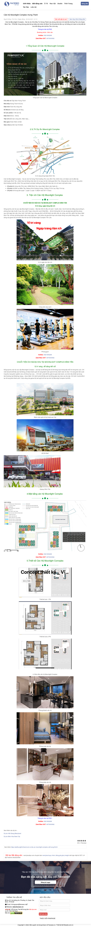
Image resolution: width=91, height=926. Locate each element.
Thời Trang (68, 3)
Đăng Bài (85, 4)
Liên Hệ (33, 7)
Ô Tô (46, 3)
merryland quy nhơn (48, 855)
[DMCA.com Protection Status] (16, 913)
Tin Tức (26, 7)
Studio (59, 3)
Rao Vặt (53, 3)
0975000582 (50, 38)
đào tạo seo (33, 909)
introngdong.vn (9, 916)
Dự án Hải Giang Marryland (12, 833)
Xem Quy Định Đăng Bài (77, 19)
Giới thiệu (27, 3)
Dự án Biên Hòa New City (12, 836)
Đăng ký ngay (45, 882)
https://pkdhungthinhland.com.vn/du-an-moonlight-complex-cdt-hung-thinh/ (34, 847)
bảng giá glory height (62, 855)
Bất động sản (37, 3)
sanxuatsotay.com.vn (11, 918)
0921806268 (48, 35)
